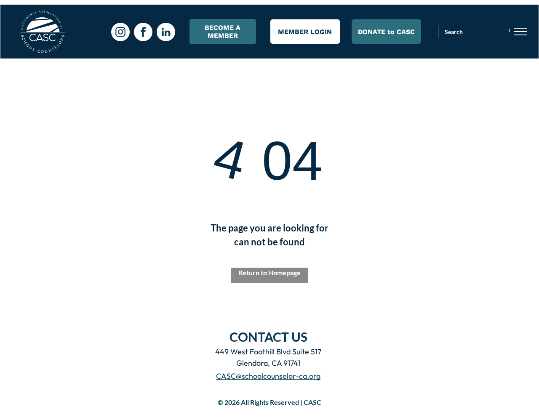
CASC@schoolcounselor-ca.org (268, 376)
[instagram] (120, 33)
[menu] (520, 32)
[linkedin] (166, 33)
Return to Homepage (269, 272)
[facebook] (143, 33)
